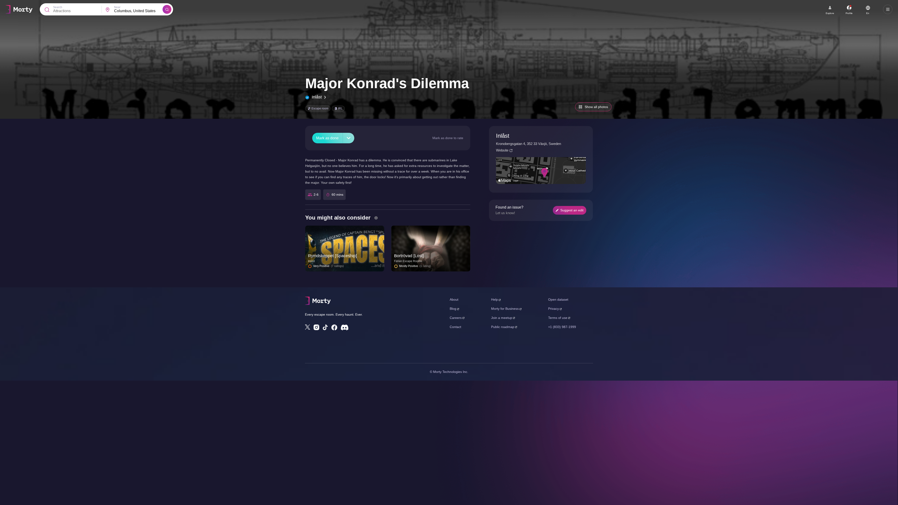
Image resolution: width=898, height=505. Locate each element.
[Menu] (887, 9)
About (454, 299)
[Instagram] (316, 327)
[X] (307, 327)
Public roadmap (502, 327)
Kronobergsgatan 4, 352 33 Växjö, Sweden (528, 144)
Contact (455, 327)
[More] (348, 138)
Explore (830, 13)
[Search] (167, 9)
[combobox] (138, 11)
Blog (453, 308)
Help (494, 299)
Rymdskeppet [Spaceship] (332, 255)
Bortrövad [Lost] (409, 255)
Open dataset (558, 299)
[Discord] (344, 327)
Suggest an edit (571, 210)
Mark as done (327, 138)
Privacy (553, 308)
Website (502, 150)
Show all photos (596, 107)
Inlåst (317, 97)
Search (57, 7)
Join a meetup (501, 318)
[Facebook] (334, 327)
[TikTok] (325, 327)
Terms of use (557, 318)
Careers (456, 318)
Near (117, 7)
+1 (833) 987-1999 (562, 327)
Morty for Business (505, 308)
